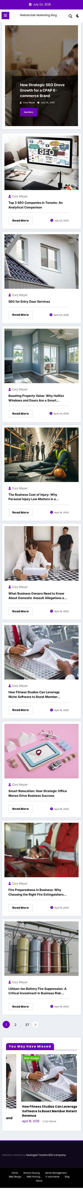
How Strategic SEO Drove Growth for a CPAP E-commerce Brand (42, 90)
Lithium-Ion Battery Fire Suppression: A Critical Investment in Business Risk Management (37, 991)
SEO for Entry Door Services (29, 301)
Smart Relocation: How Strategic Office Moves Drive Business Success (37, 793)
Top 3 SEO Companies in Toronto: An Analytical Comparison (35, 205)
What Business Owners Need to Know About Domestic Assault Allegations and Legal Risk (38, 596)
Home (15, 1168)
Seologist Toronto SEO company (46, 1150)
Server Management (56, 1168)
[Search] (70, 16)
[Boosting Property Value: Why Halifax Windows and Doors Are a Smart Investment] (41, 355)
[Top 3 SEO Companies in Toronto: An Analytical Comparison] (41, 162)
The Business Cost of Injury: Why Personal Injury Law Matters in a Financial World (32, 497)
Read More (28, 112)
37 (27, 1024)
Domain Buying (31, 1168)
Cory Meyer (29, 102)
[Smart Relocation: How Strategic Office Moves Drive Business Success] (41, 751)
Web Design (24, 1058)
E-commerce (52, 1172)
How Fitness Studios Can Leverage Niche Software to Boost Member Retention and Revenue (34, 694)
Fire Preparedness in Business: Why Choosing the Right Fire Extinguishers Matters (35, 892)
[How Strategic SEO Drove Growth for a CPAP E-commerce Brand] (41, 75)
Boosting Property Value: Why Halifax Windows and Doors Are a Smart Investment (36, 398)
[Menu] (5, 15)
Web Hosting (33, 1172)
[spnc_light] (77, 16)
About (39, 1176)
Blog (67, 1172)
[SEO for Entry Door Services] (41, 261)
